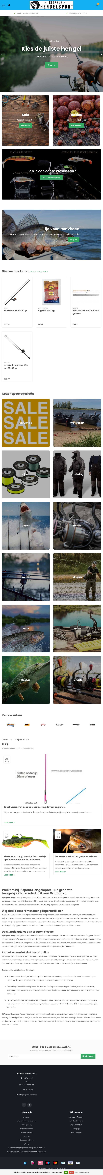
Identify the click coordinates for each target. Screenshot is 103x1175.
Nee (71, 1172)
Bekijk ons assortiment (51, 177)
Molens (56, 503)
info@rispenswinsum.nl (28, 1095)
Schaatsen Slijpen (27, 1140)
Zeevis (4, 503)
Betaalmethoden (26, 1128)
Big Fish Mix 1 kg (46, 310)
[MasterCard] (55, 1163)
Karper (4, 554)
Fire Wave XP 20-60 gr (15, 310)
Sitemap (27, 1136)
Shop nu (51, 65)
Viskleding (57, 451)
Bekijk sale (25, 125)
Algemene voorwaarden (26, 1121)
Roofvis (5, 657)
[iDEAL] (33, 1163)
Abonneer (89, 1056)
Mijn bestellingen (76, 1121)
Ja (66, 1172)
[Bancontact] (63, 1163)
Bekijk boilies (76, 125)
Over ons (26, 1117)
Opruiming (6, 400)
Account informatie (76, 1117)
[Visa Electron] (78, 1163)
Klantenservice (26, 1132)
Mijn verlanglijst (76, 1125)
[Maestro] (48, 1163)
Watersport (57, 400)
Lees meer (9, 822)
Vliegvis (56, 554)
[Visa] (70, 1163)
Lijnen (4, 451)
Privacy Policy (27, 1125)
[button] (2, 54)
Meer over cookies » (82, 1172)
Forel (4, 606)
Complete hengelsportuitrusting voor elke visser (26, 1148)
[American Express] (25, 1163)
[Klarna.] (40, 1163)
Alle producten (76, 1132)
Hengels (56, 657)
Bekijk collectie (39, 272)
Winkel (26, 1144)
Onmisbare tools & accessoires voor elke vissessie (26, 1151)
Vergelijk (76, 1128)
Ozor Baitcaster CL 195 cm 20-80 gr (16, 367)
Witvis (55, 606)
